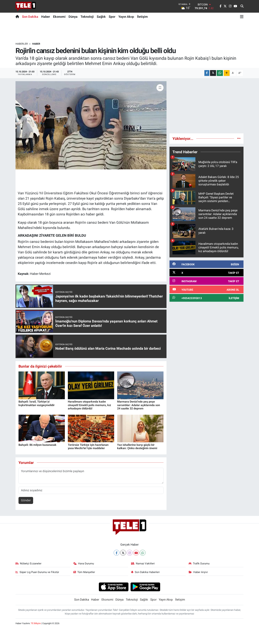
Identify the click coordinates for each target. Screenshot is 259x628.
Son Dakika (30, 16)
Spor (112, 16)
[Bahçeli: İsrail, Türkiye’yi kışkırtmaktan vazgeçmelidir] (41, 385)
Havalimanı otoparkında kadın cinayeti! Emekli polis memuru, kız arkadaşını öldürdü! (89, 405)
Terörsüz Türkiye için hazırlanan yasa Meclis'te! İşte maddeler (88, 446)
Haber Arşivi (200, 572)
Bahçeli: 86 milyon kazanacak (37, 444)
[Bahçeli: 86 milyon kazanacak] (41, 428)
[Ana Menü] (241, 16)
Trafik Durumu (201, 563)
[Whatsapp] (143, 553)
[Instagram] (129, 553)
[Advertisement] (206, 105)
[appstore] (113, 586)
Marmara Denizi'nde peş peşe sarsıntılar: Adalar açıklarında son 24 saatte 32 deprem (138, 405)
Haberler (22, 43)
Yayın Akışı (126, 16)
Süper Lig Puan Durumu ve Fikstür (39, 572)
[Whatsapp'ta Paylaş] (220, 73)
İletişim (142, 16)
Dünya (73, 16)
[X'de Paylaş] (213, 73)
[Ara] (242, 6)
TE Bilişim (36, 623)
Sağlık (101, 16)
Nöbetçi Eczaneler (30, 563)
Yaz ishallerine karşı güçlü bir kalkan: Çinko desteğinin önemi (137, 446)
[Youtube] (136, 553)
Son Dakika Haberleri (147, 572)
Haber (45, 16)
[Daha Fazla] (227, 73)
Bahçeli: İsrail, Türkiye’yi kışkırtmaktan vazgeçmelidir (36, 403)
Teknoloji (87, 16)
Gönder (26, 500)
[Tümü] (239, 138)
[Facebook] (116, 553)
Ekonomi (59, 16)
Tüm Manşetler (86, 572)
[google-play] (145, 586)
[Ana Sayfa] (18, 16)
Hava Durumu (86, 563)
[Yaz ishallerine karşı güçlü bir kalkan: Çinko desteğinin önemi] (140, 428)
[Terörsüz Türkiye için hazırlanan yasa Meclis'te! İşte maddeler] (91, 428)
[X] (123, 553)
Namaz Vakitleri (145, 563)
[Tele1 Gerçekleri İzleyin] (26, 6)
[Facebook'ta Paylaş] (206, 73)
